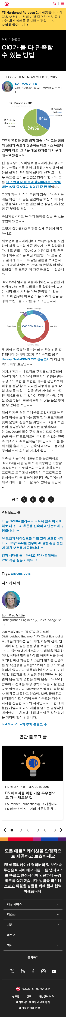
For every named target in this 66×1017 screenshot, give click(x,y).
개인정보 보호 (46, 996)
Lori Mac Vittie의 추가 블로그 (22, 724)
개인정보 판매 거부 (29, 1008)
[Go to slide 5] (45, 830)
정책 (29, 996)
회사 (4, 39)
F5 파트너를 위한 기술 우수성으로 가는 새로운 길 (30, 795)
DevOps (16, 574)
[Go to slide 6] (54, 830)
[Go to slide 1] (12, 830)
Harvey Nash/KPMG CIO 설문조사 (26, 359)
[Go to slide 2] (20, 830)
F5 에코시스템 (15, 787)
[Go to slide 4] (37, 830)
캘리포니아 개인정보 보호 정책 (33, 1002)
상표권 (16, 996)
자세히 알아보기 (13, 24)
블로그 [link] (16, 39)
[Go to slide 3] (28, 830)
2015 (27, 574)
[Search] (54, 3)
